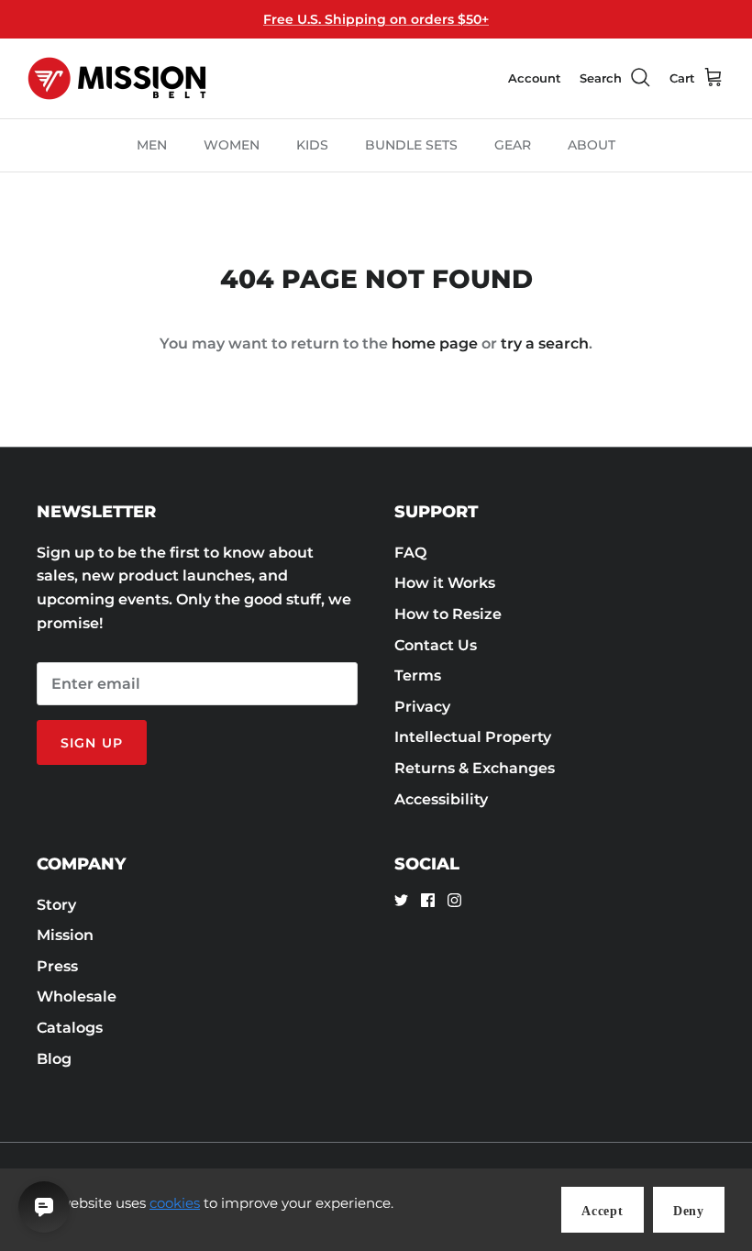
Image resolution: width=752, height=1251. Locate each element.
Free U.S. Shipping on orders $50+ (376, 19)
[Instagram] (454, 900)
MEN (152, 145)
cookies (174, 1203)
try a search (545, 343)
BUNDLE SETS (411, 145)
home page (435, 343)
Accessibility (441, 799)
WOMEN (232, 145)
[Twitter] (401, 900)
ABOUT (591, 145)
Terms (417, 675)
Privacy (422, 706)
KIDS (312, 145)
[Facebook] (428, 900)
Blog (54, 1059)
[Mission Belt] (117, 78)
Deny (688, 1211)
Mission (65, 935)
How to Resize (448, 614)
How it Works (444, 583)
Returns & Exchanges (474, 768)
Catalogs (70, 1027)
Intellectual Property (472, 737)
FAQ (410, 552)
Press (57, 966)
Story (56, 904)
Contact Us (435, 645)
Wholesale (76, 996)
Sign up (92, 743)
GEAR (512, 145)
